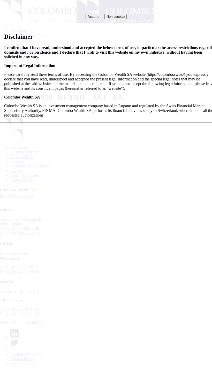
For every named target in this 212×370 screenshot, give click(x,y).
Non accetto (116, 17)
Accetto (93, 17)
